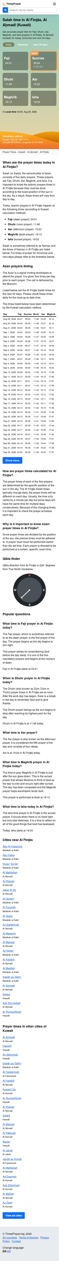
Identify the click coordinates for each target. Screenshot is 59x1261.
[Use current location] (5, 10)
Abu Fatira (9, 855)
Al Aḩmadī (32, 152)
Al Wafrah (8, 1194)
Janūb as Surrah (12, 1159)
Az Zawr (7, 1202)
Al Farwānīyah (11, 1072)
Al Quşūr (8, 916)
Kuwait (21, 152)
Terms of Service (28, 1237)
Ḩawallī (7, 1046)
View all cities (13, 1215)
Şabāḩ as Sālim (12, 977)
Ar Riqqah (8, 881)
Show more (12, 460)
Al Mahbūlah (10, 872)
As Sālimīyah (10, 1055)
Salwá (6, 994)
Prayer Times (9, 152)
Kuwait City (9, 1089)
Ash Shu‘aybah (11, 1003)
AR (9, 1251)
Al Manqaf (8, 942)
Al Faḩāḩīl (8, 959)
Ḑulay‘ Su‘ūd (10, 864)
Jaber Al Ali (9, 890)
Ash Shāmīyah (11, 1185)
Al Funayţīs (9, 907)
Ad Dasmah (9, 1176)
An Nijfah (8, 951)
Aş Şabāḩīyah (11, 925)
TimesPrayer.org (12, 4)
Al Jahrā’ (8, 1150)
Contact (16, 1241)
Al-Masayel (9, 933)
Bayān (6, 1142)
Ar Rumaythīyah (12, 1012)
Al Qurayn (8, 899)
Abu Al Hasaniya (12, 846)
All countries (10, 1237)
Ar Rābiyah (9, 1133)
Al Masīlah (9, 968)
